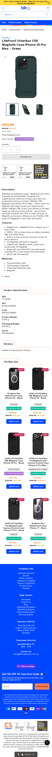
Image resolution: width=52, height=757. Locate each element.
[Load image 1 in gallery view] (12, 109)
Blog (26, 604)
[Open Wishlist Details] (47, 742)
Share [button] (7, 276)
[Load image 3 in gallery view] (39, 109)
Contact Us (26, 157)
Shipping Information (26, 606)
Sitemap (26, 587)
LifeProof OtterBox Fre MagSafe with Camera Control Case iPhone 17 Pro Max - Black (38, 462)
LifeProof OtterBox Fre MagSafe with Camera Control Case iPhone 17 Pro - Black (13, 526)
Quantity (5, 144)
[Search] (47, 14)
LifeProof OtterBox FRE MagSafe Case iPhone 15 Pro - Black (14, 460)
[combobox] (26, 14)
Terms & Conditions (26, 582)
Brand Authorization (26, 611)
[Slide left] (3, 110)
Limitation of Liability (26, 580)
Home (4, 29)
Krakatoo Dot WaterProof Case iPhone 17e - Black (14, 395)
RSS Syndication (26, 614)
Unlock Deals (42, 686)
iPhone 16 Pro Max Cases (34, 29)
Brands (26, 575)
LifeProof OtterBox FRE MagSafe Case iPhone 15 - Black (38, 395)
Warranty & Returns (26, 609)
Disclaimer (26, 599)
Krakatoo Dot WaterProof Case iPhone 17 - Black (38, 525)
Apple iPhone (14, 29)
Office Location (26, 577)
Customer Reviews (26, 572)
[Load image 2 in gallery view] (26, 109)
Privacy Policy (26, 585)
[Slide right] (49, 110)
